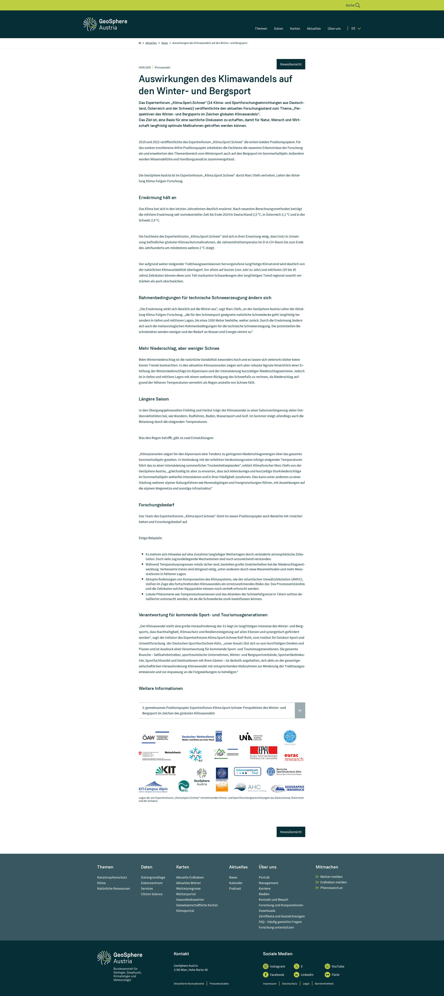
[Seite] (105, 30)
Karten (295, 28)
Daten (278, 28)
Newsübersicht (291, 64)
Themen (261, 28)
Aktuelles (314, 28)
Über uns (334, 28)
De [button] (353, 28)
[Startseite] (140, 43)
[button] (349, 5)
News (164, 42)
